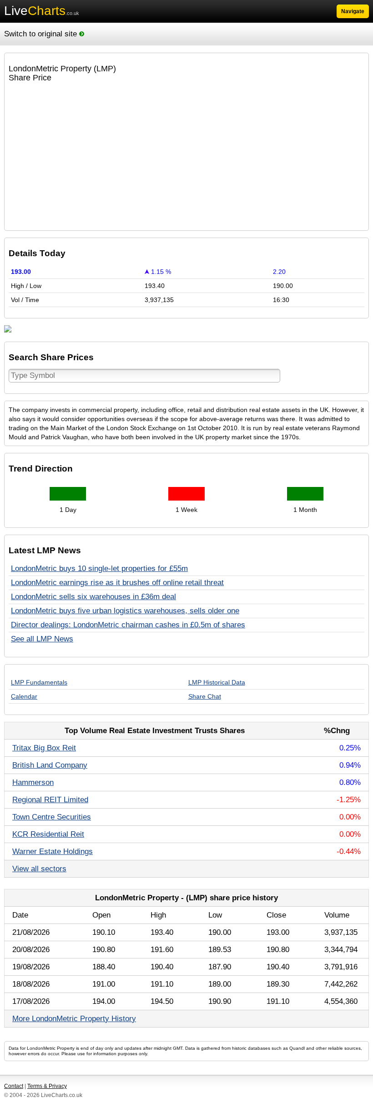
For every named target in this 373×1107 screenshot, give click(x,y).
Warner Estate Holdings (52, 851)
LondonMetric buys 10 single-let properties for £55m (99, 568)
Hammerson (33, 782)
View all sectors (39, 868)
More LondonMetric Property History (74, 1018)
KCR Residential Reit (48, 834)
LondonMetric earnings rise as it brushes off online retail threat (117, 582)
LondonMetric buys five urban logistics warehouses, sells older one (125, 610)
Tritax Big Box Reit (44, 748)
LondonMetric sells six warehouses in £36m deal (93, 596)
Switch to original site (41, 34)
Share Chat (204, 696)
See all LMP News (42, 639)
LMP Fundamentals (39, 682)
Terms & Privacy (47, 1086)
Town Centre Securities (51, 817)
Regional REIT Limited (50, 799)
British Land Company (49, 765)
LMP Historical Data (216, 682)
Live (41, 11)
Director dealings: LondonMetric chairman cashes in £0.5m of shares (128, 625)
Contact (13, 1086)
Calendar (24, 696)
